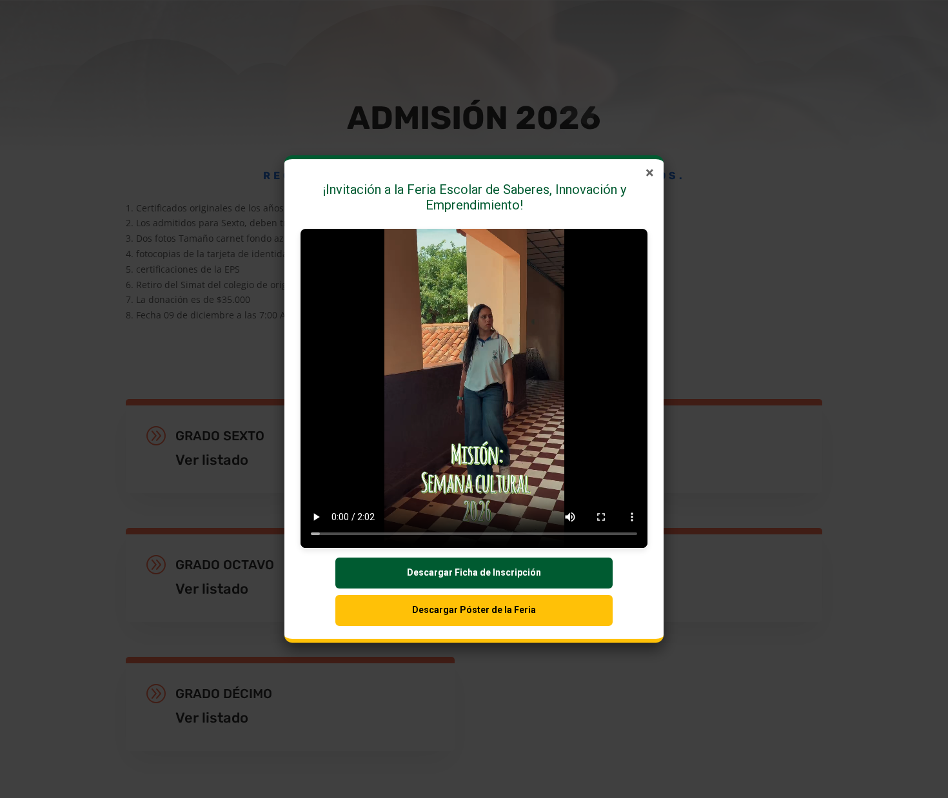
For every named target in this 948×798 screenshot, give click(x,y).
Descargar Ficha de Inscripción (474, 572)
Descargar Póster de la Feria (474, 610)
